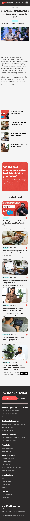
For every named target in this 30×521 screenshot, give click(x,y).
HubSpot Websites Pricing (9, 440)
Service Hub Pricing (7, 430)
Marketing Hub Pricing (8, 427)
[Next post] (26, 373)
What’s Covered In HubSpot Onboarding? (14, 424)
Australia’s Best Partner (8, 458)
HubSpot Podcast (6, 481)
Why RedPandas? (7, 494)
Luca (13, 23)
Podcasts (4, 487)
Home (12, 7)
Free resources (6, 484)
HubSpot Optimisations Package (11, 410)
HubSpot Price (6, 464)
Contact (23, 398)
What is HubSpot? (7, 461)
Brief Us (9, 398)
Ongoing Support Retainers (9, 416)
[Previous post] (22, 373)
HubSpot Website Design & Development (13, 437)
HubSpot (5, 217)
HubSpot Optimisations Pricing (10, 413)
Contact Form (5, 497)
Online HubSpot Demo (8, 470)
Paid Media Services (7, 448)
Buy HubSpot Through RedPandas (11, 467)
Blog (3, 478)
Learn (17, 7)
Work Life (15, 21)
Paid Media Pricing (7, 451)
